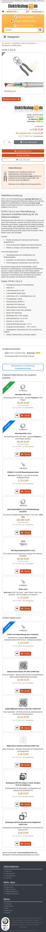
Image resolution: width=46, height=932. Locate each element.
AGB (6, 908)
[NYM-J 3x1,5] (23, 93)
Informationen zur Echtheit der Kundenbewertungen (23, 367)
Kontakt (7, 913)
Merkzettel (12, 12)
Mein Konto (9, 906)
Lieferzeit (8, 878)
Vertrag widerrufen (11, 891)
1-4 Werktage (38, 117)
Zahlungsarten (10, 873)
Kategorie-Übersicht (12, 894)
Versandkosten (38, 136)
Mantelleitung (12, 207)
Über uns (8, 871)
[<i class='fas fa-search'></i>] (40, 29)
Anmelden (8, 904)
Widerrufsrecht (10, 889)
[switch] (5, 928)
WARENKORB (37, 12)
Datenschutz (9, 887)
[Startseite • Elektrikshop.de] (23, 6)
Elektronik (15, 922)
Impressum (9, 910)
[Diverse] (28, 108)
